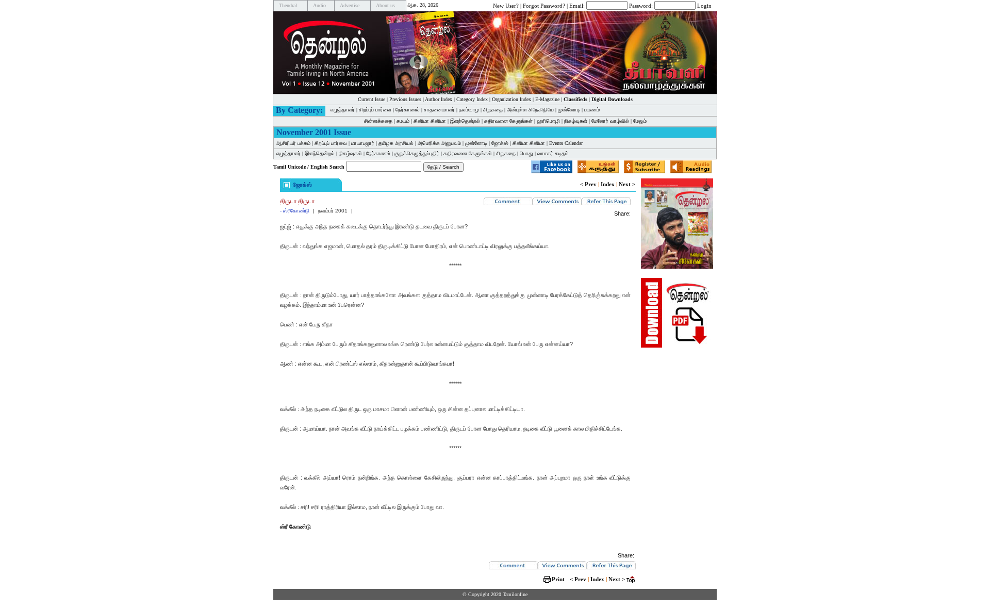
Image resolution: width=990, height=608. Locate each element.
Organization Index (511, 99)
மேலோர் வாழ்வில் (610, 121)
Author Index (438, 99)
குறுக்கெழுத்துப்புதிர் (416, 153)
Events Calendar (566, 143)
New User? (506, 5)
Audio (319, 5)
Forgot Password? (544, 5)
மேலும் (640, 121)
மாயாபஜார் (362, 143)
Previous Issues (405, 99)
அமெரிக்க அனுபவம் (439, 143)
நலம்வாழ (469, 109)
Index (608, 184)
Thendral (288, 5)
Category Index (472, 99)
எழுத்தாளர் (343, 109)
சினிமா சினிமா (430, 121)
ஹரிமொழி (548, 121)
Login (704, 5)
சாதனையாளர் (439, 109)
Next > (627, 184)
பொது (526, 153)
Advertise (349, 5)
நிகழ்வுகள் (575, 121)
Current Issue (371, 99)
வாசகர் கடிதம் (552, 153)
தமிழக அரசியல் (396, 143)
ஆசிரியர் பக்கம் (293, 143)
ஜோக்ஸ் (499, 143)
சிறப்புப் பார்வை (375, 109)
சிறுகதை (493, 109)
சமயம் (403, 121)
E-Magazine (547, 99)
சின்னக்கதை (378, 121)
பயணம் (592, 109)
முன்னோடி (569, 109)
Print (558, 579)
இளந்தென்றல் (465, 121)
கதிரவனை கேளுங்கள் (508, 121)
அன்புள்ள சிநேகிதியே (530, 109)
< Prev (588, 184)
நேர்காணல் (407, 109)
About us (385, 5)
